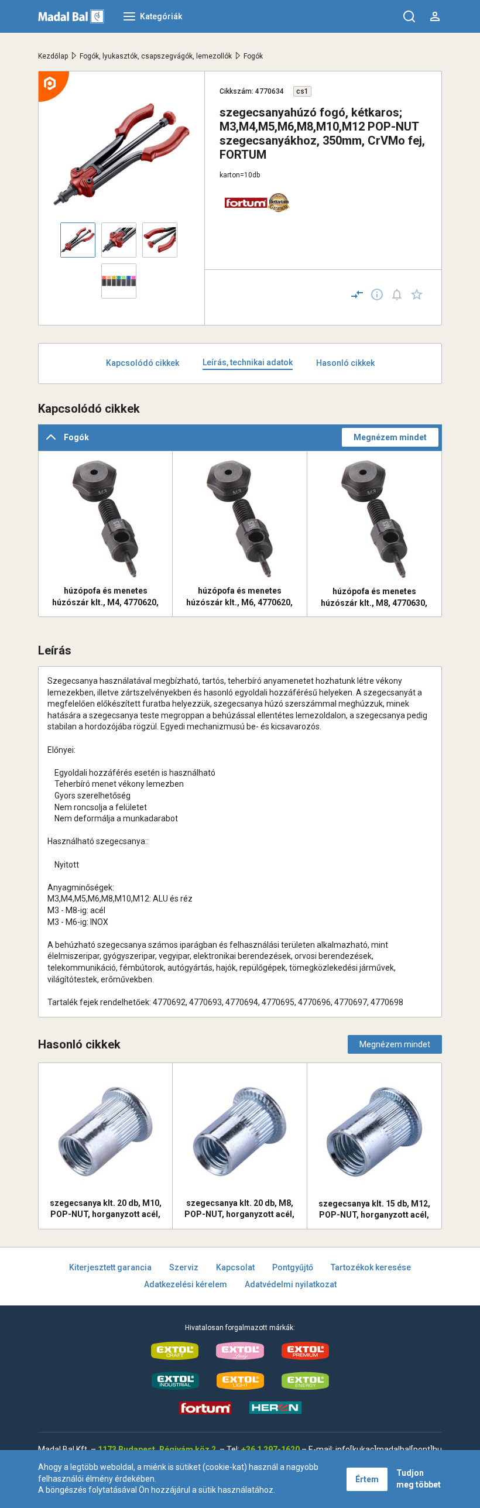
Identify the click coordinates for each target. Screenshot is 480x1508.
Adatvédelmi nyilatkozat (291, 1284)
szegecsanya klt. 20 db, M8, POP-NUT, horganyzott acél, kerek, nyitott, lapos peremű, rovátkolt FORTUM (239, 1208)
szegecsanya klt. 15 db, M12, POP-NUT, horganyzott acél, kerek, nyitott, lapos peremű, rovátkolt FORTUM (374, 1209)
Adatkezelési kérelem (185, 1284)
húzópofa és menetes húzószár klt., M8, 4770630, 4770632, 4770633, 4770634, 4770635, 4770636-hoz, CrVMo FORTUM (374, 597)
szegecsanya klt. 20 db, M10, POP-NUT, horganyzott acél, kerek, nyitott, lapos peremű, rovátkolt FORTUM (106, 1208)
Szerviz (183, 1267)
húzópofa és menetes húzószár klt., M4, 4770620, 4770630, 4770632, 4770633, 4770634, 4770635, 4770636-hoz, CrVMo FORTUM (105, 596)
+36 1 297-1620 (270, 1449)
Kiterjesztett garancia (110, 1267)
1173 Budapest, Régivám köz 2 (157, 1449)
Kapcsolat (235, 1267)
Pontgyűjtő (292, 1267)
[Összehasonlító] (357, 294)
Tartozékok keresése (371, 1267)
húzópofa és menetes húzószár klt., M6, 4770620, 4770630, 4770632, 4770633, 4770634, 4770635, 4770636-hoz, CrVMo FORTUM (239, 596)
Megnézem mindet (390, 437)
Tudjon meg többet (418, 1478)
